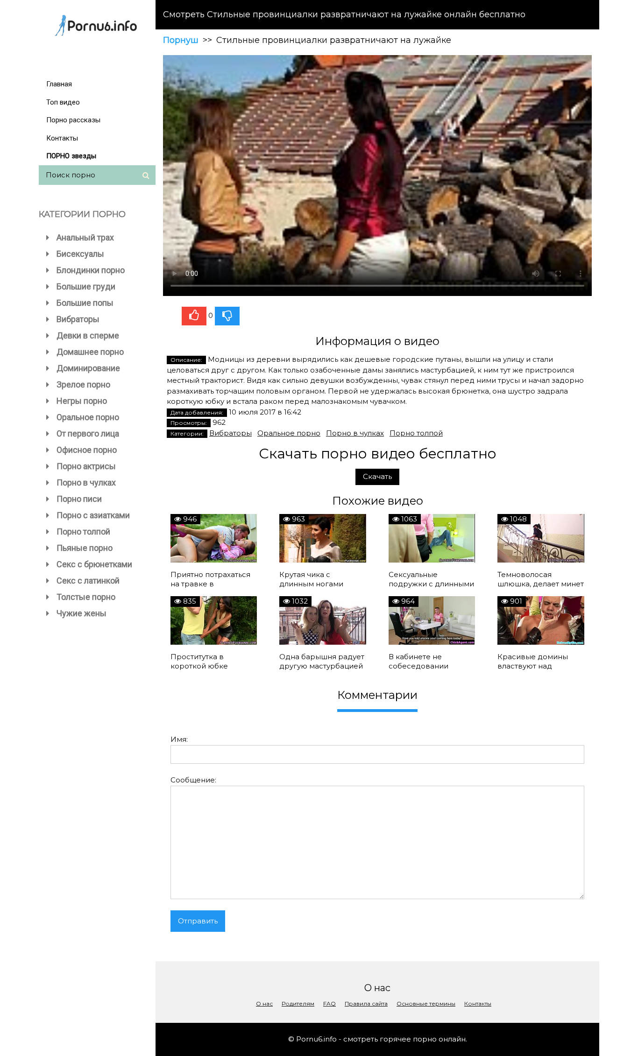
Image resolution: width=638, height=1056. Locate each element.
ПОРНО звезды (71, 156)
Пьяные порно (85, 548)
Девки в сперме (88, 335)
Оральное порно (88, 417)
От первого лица (88, 433)
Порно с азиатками (93, 515)
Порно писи (79, 499)
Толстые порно (86, 597)
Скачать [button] (377, 476)
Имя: (179, 739)
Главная (59, 84)
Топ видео (63, 102)
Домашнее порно (90, 352)
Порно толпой (83, 531)
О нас (264, 1003)
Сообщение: (193, 779)
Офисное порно (87, 450)
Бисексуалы (80, 254)
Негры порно (82, 401)
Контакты (62, 138)
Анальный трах (85, 237)
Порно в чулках (86, 482)
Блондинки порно (91, 270)
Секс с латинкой (88, 580)
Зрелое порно (83, 384)
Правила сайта (366, 1003)
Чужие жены (81, 613)
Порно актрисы (86, 466)
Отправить (198, 920)
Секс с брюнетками (94, 564)
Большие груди (86, 286)
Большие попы (85, 303)
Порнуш (180, 40)
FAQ (329, 1003)
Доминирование (88, 368)
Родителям (298, 1003)
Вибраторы (78, 319)
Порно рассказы (73, 120)
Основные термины (426, 1003)
